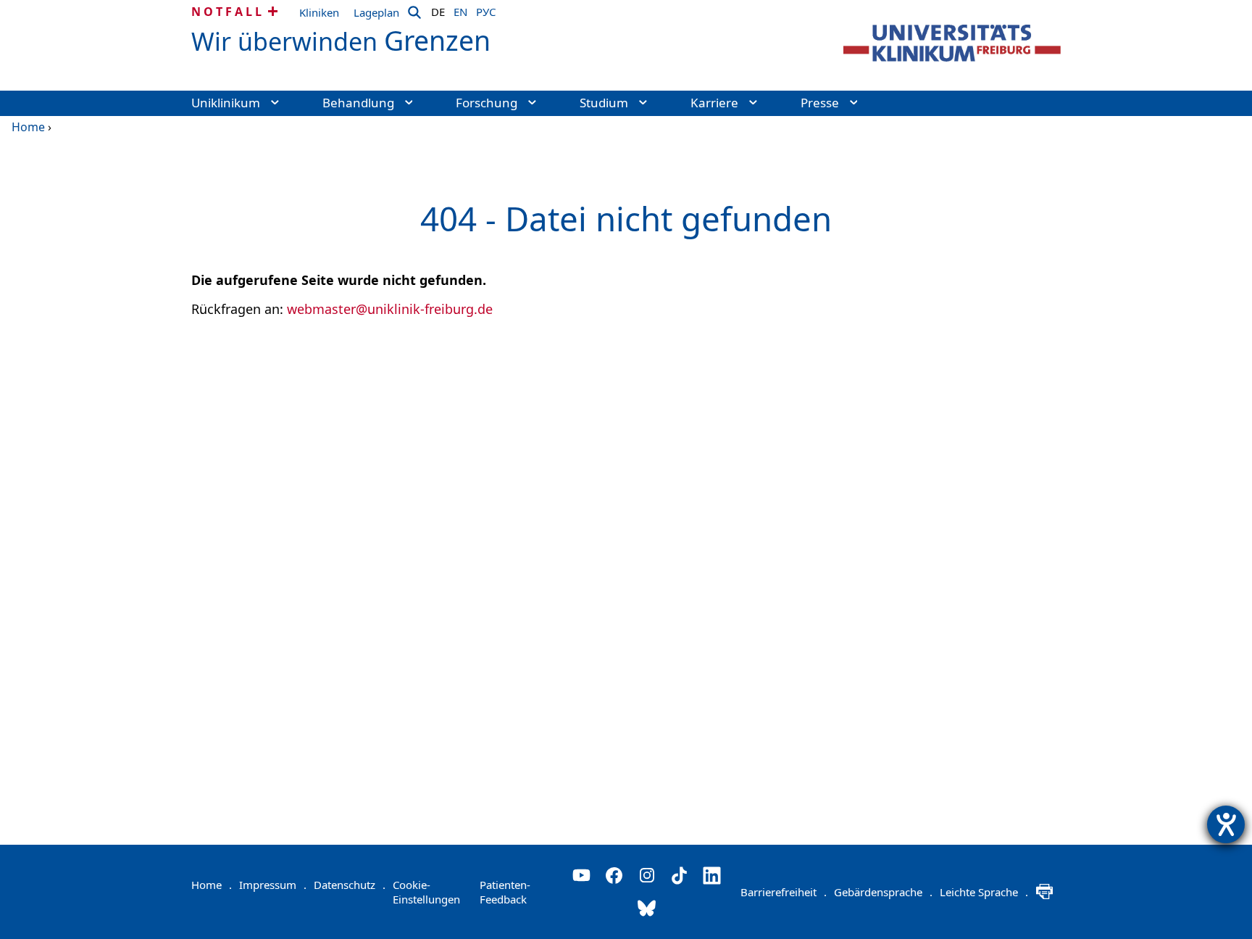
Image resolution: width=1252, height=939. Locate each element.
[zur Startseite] (952, 43)
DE (438, 9)
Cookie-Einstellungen (426, 891)
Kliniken (319, 12)
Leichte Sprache (984, 892)
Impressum (272, 884)
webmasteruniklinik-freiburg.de (390, 309)
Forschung (486, 102)
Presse (820, 102)
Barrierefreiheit (783, 892)
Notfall (227, 12)
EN (460, 9)
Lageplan (376, 12)
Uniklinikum (225, 102)
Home (28, 127)
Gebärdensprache (883, 892)
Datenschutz (349, 884)
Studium (604, 102)
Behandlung (358, 102)
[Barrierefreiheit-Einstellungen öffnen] (1226, 824)
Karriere (714, 102)
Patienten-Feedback (505, 891)
